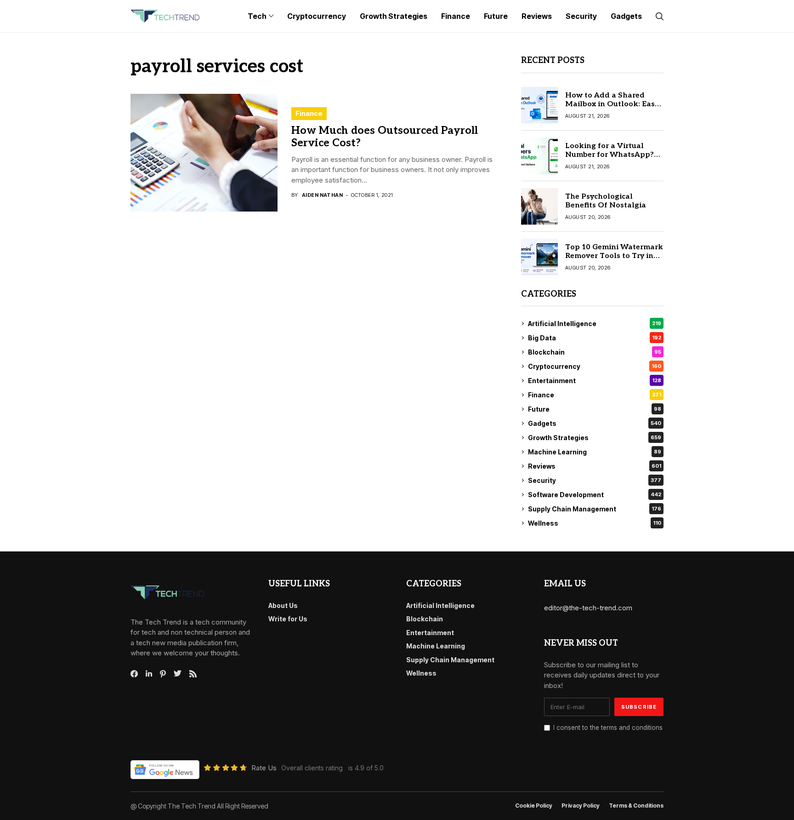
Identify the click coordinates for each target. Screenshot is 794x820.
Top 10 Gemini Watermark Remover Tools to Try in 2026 (614, 256)
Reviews (594, 466)
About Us (283, 605)
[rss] (193, 673)
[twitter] (177, 674)
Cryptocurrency (594, 366)
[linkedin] (149, 674)
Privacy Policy (580, 806)
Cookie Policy (533, 806)
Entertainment (594, 380)
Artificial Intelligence (594, 323)
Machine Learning (594, 452)
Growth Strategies (594, 438)
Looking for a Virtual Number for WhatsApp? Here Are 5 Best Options (609, 155)
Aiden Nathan (322, 195)
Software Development (594, 495)
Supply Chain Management (594, 509)
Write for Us (287, 619)
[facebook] (134, 673)
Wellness (594, 523)
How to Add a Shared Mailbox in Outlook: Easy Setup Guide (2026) (612, 104)
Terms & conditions (636, 806)
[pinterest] (163, 673)
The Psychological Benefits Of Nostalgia (605, 201)
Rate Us (264, 767)
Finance (309, 113)
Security (594, 480)
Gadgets (594, 423)
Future (594, 409)
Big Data (594, 338)
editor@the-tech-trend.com (588, 607)
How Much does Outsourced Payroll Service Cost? (384, 137)
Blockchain (594, 352)
